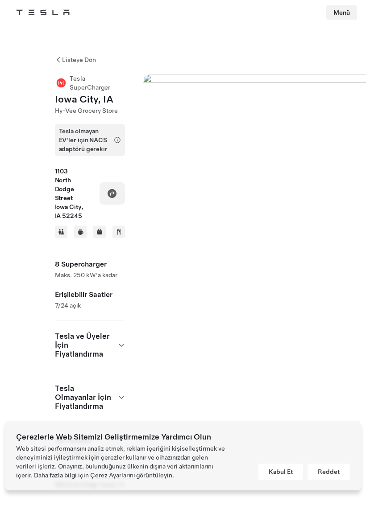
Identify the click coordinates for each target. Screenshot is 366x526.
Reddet (329, 471)
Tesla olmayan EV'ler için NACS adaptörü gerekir (83, 139)
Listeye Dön (79, 59)
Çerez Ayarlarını (112, 475)
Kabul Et (281, 471)
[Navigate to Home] (43, 12)
